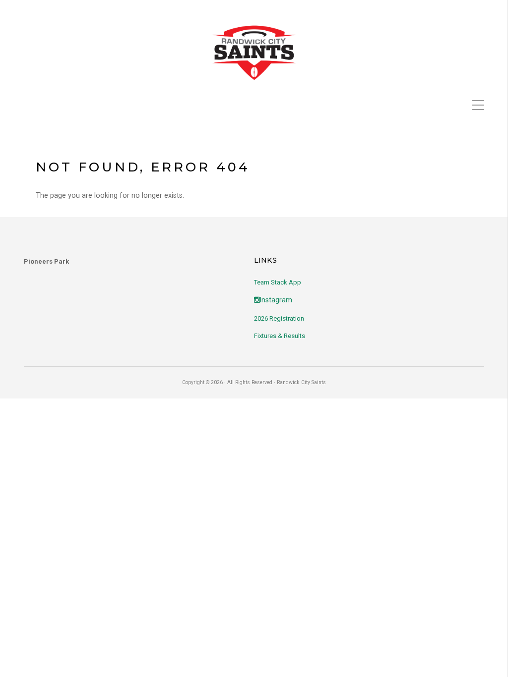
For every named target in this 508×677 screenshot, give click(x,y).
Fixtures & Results (279, 335)
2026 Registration (279, 318)
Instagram (276, 300)
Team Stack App (277, 282)
